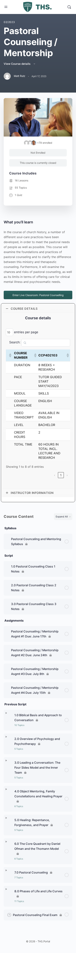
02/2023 (9, 22)
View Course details (17, 64)
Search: (14, 342)
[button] (10, 355)
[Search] (69, 7)
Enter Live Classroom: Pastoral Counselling (38, 295)
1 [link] (61, 475)
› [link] (67, 475)
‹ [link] (54, 475)
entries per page (26, 332)
